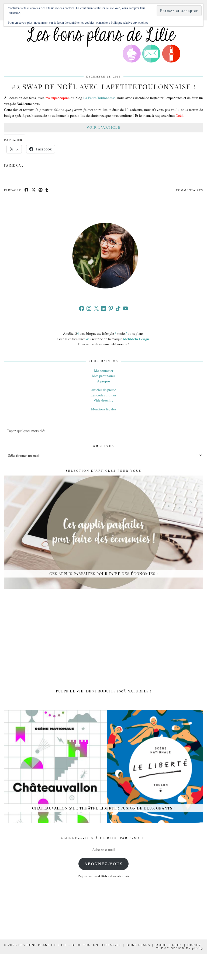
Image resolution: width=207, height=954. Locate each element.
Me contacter (103, 370)
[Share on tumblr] (47, 190)
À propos (103, 381)
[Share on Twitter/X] (33, 190)
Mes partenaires (103, 375)
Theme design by (179, 948)
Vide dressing (103, 400)
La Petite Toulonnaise (99, 97)
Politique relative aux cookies (129, 22)
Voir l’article (104, 127)
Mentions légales (103, 409)
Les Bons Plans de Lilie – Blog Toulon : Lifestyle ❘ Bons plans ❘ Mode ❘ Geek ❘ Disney (109, 945)
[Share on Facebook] (26, 190)
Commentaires (189, 190)
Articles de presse (103, 389)
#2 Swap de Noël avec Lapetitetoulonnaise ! (103, 86)
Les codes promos (103, 395)
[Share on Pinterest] (40, 190)
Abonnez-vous (103, 864)
